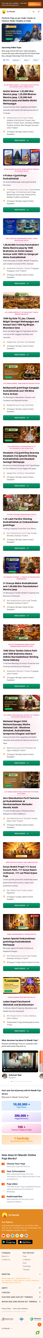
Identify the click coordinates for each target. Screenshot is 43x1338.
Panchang (26, 1266)
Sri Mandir (6, 1328)
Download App (34, 4)
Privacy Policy (6, 1308)
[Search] (29, 12)
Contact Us (6, 1259)
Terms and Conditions (20, 1308)
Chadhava (26, 1259)
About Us (5, 1256)
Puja (24, 1256)
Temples (26, 1269)
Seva (24, 1263)
